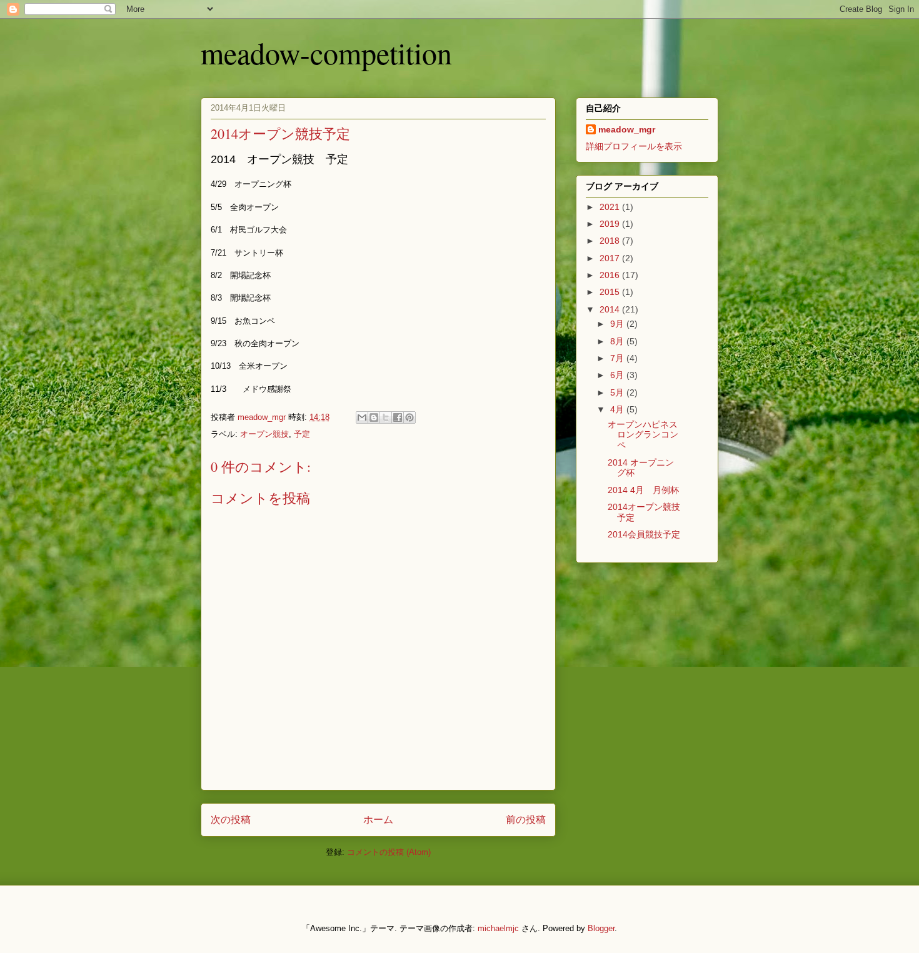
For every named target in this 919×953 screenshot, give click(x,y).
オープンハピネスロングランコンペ (643, 435)
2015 (611, 292)
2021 (611, 207)
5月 (618, 392)
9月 (618, 324)
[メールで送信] (362, 417)
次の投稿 (231, 819)
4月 (618, 409)
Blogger (601, 928)
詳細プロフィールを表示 (634, 146)
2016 (611, 275)
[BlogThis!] (374, 417)
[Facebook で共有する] (397, 417)
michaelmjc (498, 928)
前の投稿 (526, 819)
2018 (611, 241)
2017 (611, 258)
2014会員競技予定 (644, 534)
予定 (302, 434)
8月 (618, 341)
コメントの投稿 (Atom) (389, 852)
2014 (611, 309)
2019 (611, 224)
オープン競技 (264, 434)
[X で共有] (385, 417)
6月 (618, 375)
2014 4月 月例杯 (643, 490)
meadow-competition (326, 52)
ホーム (378, 819)
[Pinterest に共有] (409, 417)
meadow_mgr (626, 129)
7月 (618, 358)
